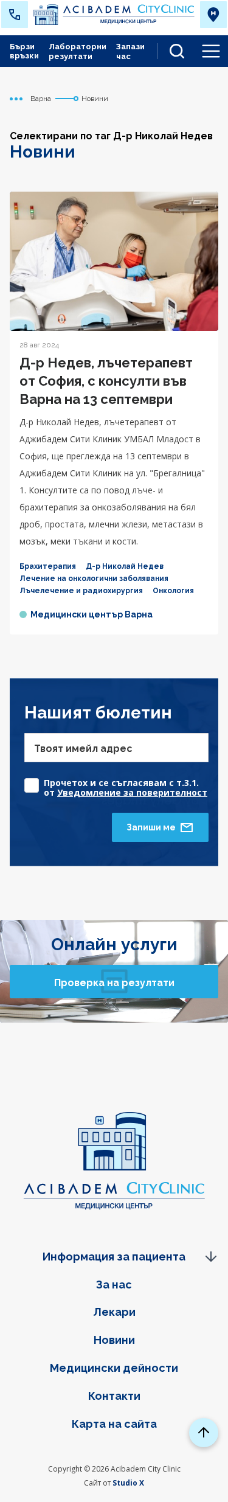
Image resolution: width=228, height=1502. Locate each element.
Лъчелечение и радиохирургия (81, 590)
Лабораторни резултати (77, 51)
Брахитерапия (47, 566)
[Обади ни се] (14, 14)
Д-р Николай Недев (125, 566)
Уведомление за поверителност (132, 792)
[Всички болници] (213, 14)
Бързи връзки (24, 51)
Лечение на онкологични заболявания (93, 578)
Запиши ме (151, 827)
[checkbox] (116, 782)
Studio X (128, 1483)
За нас (114, 1284)
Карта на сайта (114, 1423)
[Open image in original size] (114, 15)
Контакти (114, 1395)
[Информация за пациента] (114, 1257)
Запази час (130, 51)
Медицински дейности (114, 1367)
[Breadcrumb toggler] (16, 98)
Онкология (173, 590)
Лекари (114, 1312)
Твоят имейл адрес (83, 748)
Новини (114, 1339)
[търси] (172, 51)
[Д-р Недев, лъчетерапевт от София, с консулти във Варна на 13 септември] (114, 261)
